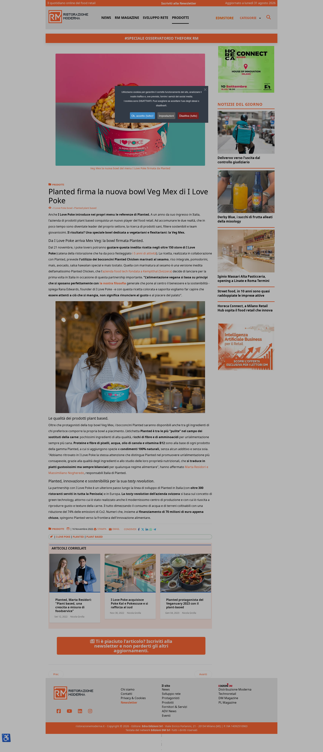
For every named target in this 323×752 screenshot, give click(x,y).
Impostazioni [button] (166, 116)
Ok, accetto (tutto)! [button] (142, 116)
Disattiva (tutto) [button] (188, 116)
